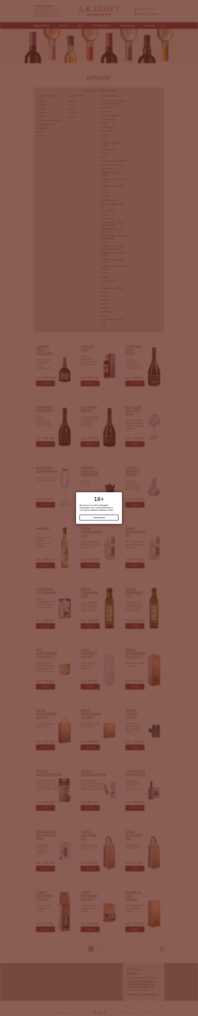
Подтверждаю (99, 517)
